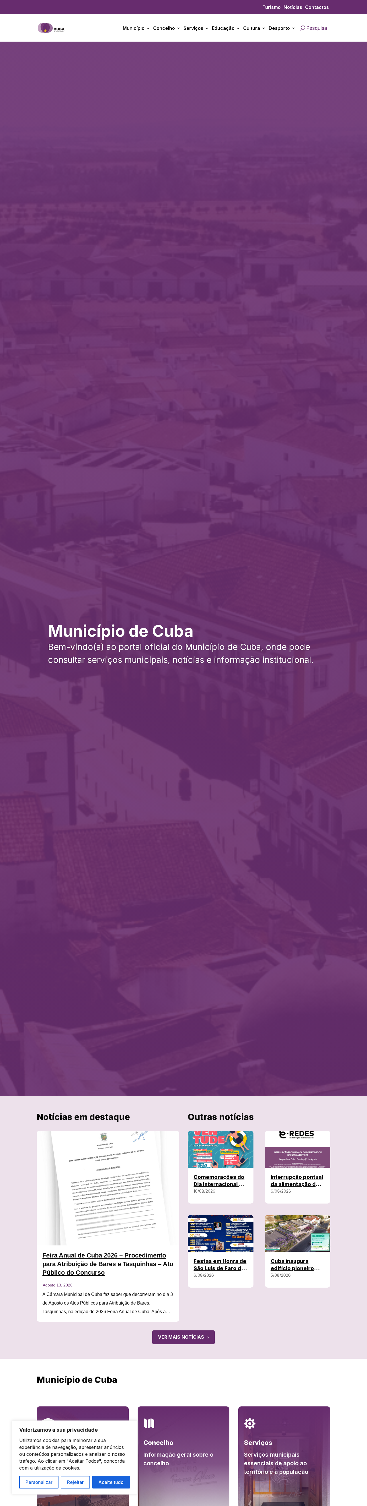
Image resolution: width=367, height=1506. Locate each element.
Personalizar (39, 1482)
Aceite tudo (111, 1482)
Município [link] (134, 28)
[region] (74, 1457)
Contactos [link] (317, 7)
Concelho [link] (164, 28)
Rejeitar (75, 1482)
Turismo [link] (271, 7)
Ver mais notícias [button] (181, 1337)
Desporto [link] (279, 28)
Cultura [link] (251, 28)
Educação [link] (223, 28)
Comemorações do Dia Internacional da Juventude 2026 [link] (219, 1184)
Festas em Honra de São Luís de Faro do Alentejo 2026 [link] (220, 1268)
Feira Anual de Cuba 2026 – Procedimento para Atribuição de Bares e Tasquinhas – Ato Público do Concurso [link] (107, 1264)
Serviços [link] (193, 28)
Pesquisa (317, 28)
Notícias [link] (293, 7)
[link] (51, 37)
